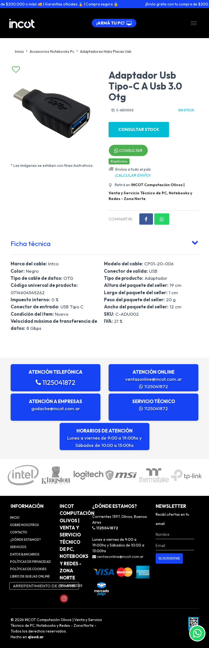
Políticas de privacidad (30, 562)
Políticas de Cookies (28, 569)
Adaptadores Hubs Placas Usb (105, 51)
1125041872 (58, 382)
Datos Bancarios (24, 554)
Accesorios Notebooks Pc (52, 51)
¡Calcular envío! (132, 175)
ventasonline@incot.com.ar (153, 379)
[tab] (104, 242)
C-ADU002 (125, 110)
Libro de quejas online (30, 576)
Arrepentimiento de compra (44, 585)
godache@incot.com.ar (55, 408)
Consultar (130, 150)
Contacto (18, 532)
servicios (18, 547)
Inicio (19, 51)
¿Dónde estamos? (25, 540)
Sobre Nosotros (24, 525)
